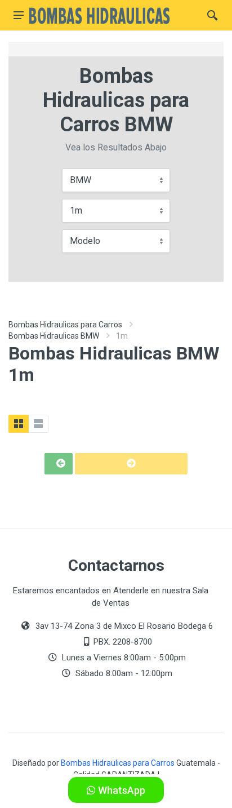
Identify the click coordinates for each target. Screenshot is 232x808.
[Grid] (18, 424)
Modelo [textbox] (85, 241)
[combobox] (116, 180)
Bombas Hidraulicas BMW (53, 335)
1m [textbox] (76, 210)
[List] (38, 424)
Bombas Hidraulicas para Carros (65, 324)
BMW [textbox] (80, 180)
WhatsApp (120, 790)
